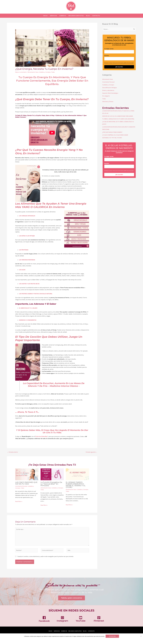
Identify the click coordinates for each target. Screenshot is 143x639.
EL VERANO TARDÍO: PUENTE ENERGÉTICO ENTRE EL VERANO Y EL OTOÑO (75, 484)
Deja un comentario (20, 72)
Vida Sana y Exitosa (107, 101)
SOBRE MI (64, 631)
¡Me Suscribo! (119, 67)
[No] (141, 636)
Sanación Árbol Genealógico (110, 93)
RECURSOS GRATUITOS (75, 631)
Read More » (18, 501)
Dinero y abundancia (108, 90)
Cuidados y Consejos (45, 72)
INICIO (50, 631)
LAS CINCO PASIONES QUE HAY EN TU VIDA (26, 483)
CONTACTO (91, 631)
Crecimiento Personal (21, 486)
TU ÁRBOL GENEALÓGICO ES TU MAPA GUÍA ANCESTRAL (118, 119)
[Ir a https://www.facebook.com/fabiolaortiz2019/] (44, 619)
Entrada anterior (12, 452)
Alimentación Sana (33, 72)
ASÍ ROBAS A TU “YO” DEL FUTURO (112, 138)
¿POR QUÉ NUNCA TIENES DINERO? (112, 132)
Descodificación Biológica (109, 87)
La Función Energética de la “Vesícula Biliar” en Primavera (51, 484)
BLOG (84, 631)
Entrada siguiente (91, 452)
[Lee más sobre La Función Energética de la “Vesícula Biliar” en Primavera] (52, 474)
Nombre (106, 55)
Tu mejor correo (108, 48)
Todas (53, 72)
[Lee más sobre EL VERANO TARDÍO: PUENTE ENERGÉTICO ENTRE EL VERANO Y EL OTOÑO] (77, 474)
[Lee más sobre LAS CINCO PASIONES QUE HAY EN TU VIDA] (26, 474)
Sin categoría (106, 96)
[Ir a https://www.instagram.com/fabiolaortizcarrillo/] (62, 619)
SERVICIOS (57, 631)
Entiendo (112, 636)
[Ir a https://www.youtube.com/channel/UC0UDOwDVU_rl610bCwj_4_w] (80, 619)
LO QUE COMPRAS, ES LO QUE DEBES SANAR (115, 135)
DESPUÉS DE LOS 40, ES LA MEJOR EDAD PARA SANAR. (117, 116)
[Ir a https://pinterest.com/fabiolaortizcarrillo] (98, 619)
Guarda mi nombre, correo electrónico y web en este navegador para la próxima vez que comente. (45, 556)
